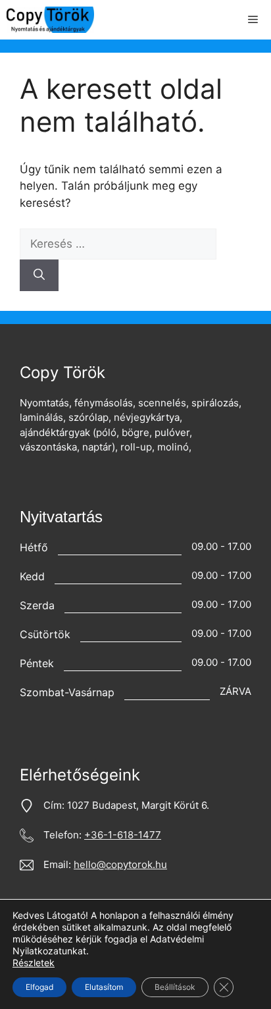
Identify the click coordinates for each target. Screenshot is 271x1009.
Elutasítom (104, 987)
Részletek (33, 962)
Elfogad (39, 987)
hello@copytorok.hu (120, 864)
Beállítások (175, 987)
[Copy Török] (50, 20)
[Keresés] (39, 275)
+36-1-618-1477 (122, 835)
